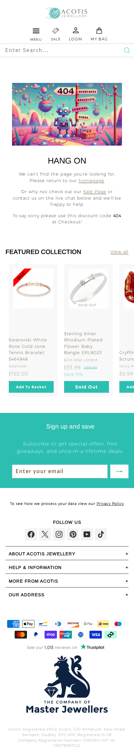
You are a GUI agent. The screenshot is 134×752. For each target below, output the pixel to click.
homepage (91, 180)
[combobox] (53, 50)
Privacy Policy (110, 503)
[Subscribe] (119, 471)
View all (119, 251)
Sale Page (94, 191)
